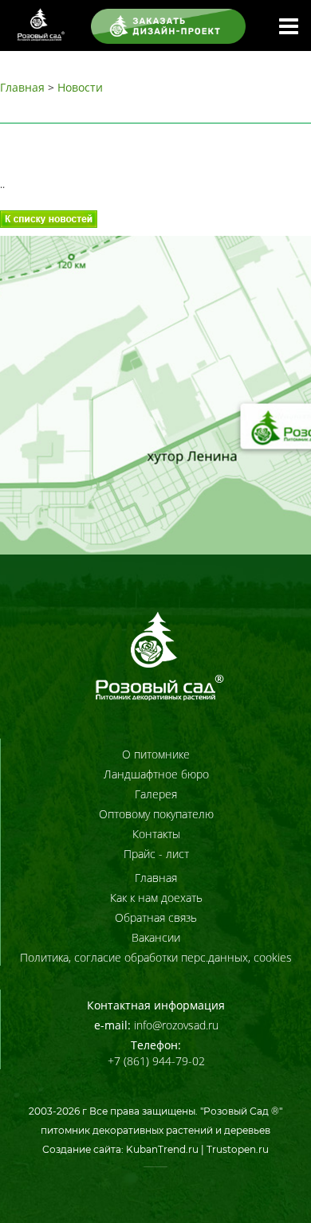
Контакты (156, 833)
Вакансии (156, 937)
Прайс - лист (156, 853)
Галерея (156, 794)
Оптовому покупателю (156, 813)
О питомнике (156, 754)
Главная (22, 87)
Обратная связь (156, 917)
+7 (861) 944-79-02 (156, 1060)
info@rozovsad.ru (176, 1025)
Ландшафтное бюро (156, 774)
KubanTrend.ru (162, 1149)
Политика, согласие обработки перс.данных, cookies (156, 957)
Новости (80, 87)
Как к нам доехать (156, 897)
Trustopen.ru (238, 1149)
